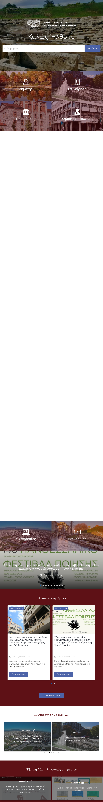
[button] (40, 585)
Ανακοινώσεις (16, 609)
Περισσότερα (18, 674)
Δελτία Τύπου (61, 609)
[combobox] (44, 48)
